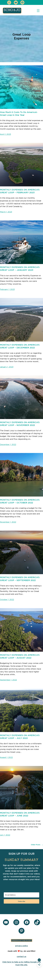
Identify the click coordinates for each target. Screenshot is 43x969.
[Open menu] (38, 10)
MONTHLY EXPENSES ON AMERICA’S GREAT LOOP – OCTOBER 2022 (19, 501)
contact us (21, 956)
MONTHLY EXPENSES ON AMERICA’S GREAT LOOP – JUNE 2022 (19, 814)
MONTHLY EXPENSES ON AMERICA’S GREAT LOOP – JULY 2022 (19, 736)
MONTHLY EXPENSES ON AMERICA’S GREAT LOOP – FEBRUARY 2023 (19, 191)
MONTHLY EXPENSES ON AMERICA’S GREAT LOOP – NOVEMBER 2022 (19, 423)
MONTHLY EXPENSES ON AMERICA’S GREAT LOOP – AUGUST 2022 (19, 656)
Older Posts (37, 845)
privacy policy (21, 946)
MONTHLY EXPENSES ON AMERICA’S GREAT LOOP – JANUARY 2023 (19, 268)
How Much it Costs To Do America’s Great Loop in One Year (18, 113)
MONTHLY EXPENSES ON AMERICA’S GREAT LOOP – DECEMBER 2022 (19, 346)
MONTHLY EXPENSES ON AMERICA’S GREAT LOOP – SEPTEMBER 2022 (19, 578)
